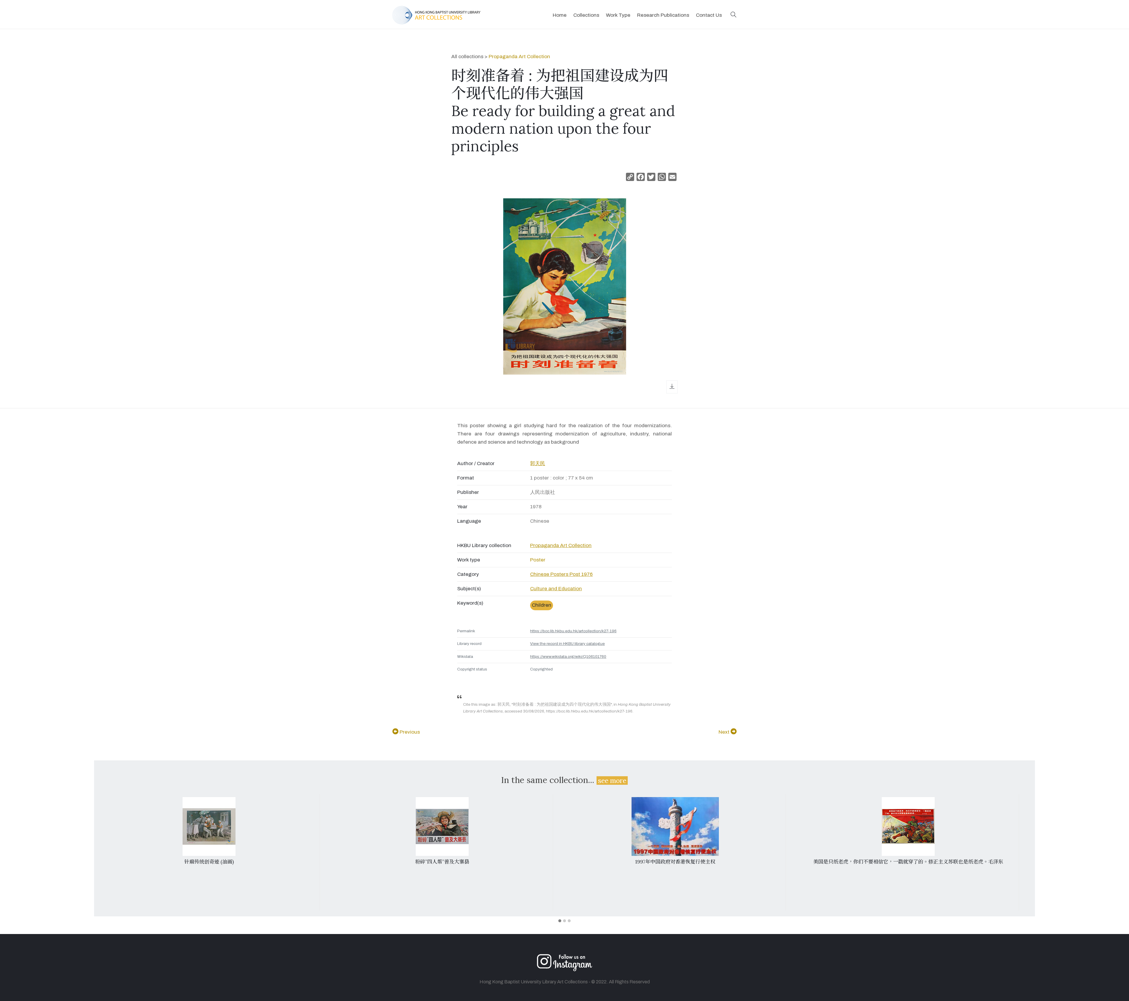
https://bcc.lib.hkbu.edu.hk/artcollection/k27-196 (573, 631)
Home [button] (560, 15)
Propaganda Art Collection (519, 56)
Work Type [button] (618, 15)
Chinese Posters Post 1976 (561, 574)
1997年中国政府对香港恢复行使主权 (675, 862)
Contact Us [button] (709, 15)
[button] (733, 15)
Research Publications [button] (663, 15)
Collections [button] (586, 15)
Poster (537, 560)
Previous (409, 732)
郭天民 (537, 463)
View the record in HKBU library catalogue (567, 643)
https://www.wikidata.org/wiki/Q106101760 (568, 656)
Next (725, 732)
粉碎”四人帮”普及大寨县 (442, 862)
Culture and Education (556, 588)
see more (612, 780)
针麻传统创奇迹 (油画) (209, 862)
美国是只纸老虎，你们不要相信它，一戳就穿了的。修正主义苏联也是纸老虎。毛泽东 (908, 862)
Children (541, 605)
